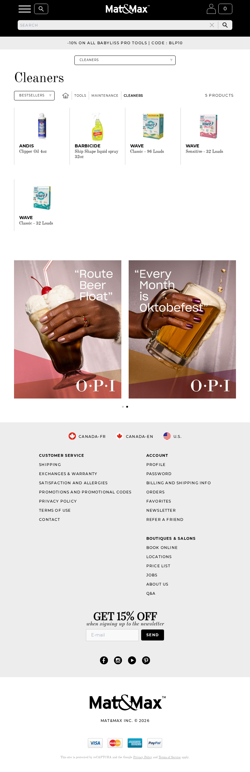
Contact (49, 519)
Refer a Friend (165, 519)
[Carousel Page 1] (123, 407)
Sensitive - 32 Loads (204, 152)
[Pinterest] (146, 660)
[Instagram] (118, 660)
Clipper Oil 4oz (33, 152)
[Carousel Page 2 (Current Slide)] (127, 407)
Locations (159, 556)
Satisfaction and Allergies (73, 483)
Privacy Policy (58, 501)
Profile (156, 464)
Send (152, 635)
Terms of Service (170, 757)
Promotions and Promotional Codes (85, 492)
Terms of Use (55, 510)
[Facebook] (104, 660)
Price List (158, 566)
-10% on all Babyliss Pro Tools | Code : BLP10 (125, 43)
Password (159, 473)
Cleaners (133, 96)
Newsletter (161, 510)
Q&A (151, 593)
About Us (157, 584)
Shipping (50, 464)
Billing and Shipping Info (178, 483)
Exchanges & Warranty (68, 473)
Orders (155, 492)
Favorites (158, 501)
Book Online (162, 547)
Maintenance (105, 96)
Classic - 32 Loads (36, 223)
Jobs (152, 575)
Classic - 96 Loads (147, 152)
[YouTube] (132, 660)
